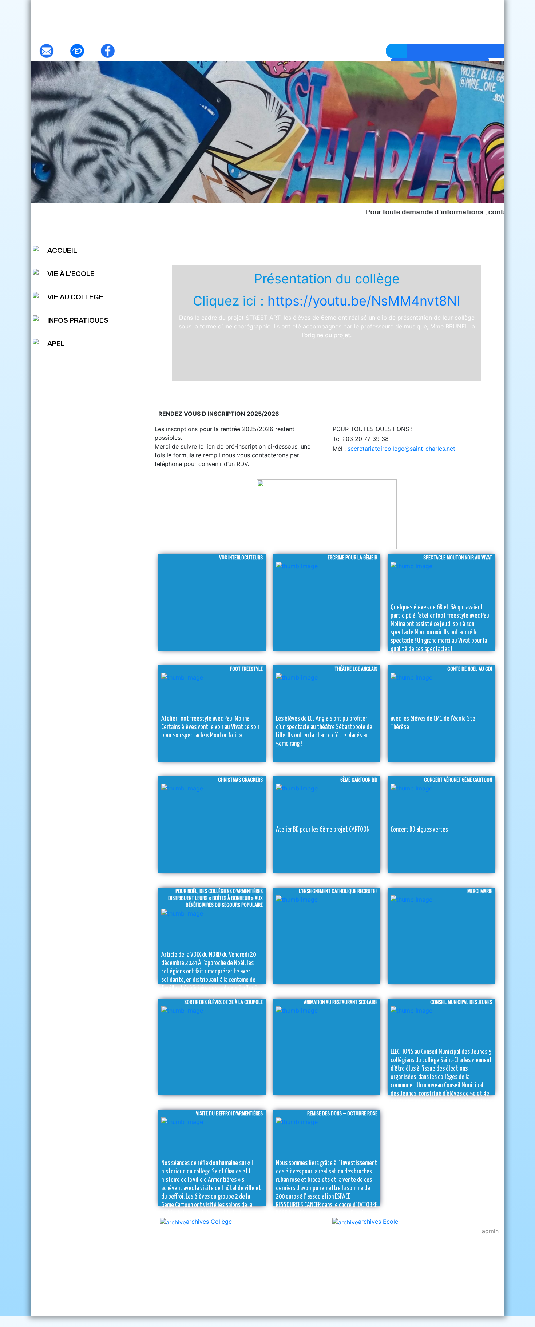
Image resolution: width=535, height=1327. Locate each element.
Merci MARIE (479, 890)
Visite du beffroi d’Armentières (229, 1113)
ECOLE (218, 240)
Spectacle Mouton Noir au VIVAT (457, 557)
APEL (56, 343)
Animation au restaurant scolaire (340, 1001)
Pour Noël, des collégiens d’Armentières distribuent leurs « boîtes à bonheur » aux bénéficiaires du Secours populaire (215, 897)
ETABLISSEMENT (326, 240)
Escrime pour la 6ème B (352, 557)
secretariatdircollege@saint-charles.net (400, 448)
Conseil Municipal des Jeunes (461, 1001)
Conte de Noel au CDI (469, 668)
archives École (378, 1221)
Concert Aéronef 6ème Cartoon (458, 779)
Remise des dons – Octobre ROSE (342, 1113)
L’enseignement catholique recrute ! (338, 890)
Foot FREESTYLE (246, 668)
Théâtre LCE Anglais (355, 668)
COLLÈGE (435, 240)
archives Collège (209, 1221)
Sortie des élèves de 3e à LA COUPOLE (223, 1001)
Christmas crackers (240, 779)
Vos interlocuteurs (241, 557)
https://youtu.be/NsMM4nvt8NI (364, 301)
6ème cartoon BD (358, 779)
